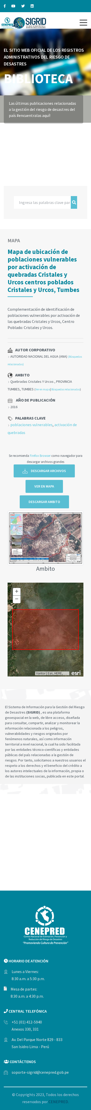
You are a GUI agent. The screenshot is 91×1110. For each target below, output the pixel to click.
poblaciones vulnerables (31, 424)
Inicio (9, 130)
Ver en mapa (42, 389)
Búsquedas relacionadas (65, 389)
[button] (83, 22)
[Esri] (76, 672)
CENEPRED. (59, 1101)
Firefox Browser (40, 456)
